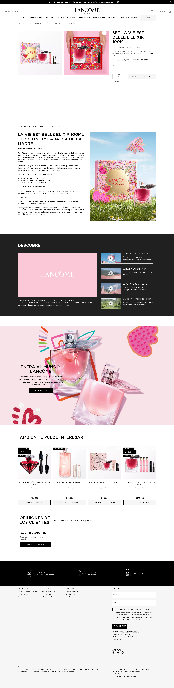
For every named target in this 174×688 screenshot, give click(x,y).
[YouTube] (118, 652)
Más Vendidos (23, 594)
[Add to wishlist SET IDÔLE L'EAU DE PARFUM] (83, 448)
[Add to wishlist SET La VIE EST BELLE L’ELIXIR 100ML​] (104, 33)
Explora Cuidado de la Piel (27, 591)
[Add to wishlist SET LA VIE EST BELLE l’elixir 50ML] (118, 448)
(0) (128, 60)
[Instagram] (122, 652)
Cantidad (117, 74)
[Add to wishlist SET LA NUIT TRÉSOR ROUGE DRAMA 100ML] (48, 448)
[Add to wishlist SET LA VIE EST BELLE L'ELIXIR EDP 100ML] (153, 448)
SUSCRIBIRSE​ (41, 391)
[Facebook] (113, 652)
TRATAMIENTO (23, 589)
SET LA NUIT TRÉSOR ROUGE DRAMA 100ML (34, 484)
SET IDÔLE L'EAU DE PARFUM (69, 482)
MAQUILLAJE (46, 589)
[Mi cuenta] (157, 11)
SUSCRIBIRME (120, 626)
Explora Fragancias (72, 591)
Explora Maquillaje (48, 591)
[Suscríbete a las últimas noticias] (152, 11)
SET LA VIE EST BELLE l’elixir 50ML (104, 482)
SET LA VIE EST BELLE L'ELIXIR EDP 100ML (140, 484)
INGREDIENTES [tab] (59, 126)
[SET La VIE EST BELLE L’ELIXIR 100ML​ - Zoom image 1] (86, 53)
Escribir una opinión (141, 60)
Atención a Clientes (11, 11)
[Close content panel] (171, 2)
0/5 (125, 60)
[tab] (127, 258)
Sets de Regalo (23, 596)
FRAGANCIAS (70, 589)
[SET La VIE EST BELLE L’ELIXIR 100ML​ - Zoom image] (40, 53)
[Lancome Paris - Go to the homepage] (87, 10)
